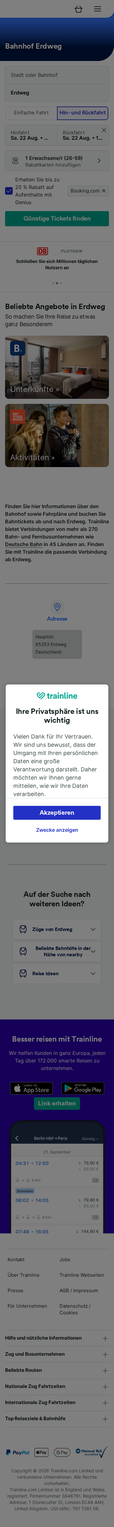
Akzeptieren (57, 813)
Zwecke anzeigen (57, 830)
